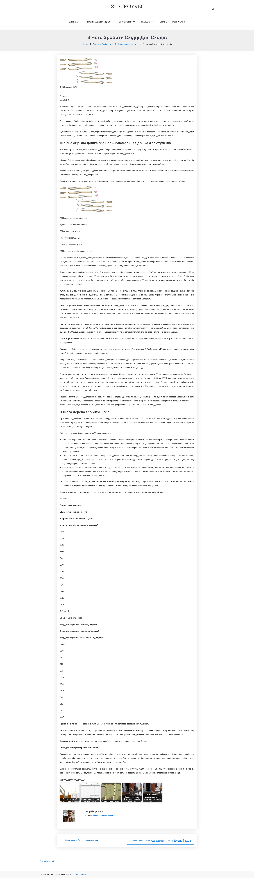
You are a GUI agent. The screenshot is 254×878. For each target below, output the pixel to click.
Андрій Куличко (94, 811)
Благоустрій (125, 22)
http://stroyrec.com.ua (104, 815)
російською (178, 22)
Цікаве (163, 22)
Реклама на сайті (47, 861)
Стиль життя (147, 22)
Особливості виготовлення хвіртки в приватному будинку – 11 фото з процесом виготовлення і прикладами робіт (162, 841)
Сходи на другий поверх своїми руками (81, 840)
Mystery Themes (79, 874)
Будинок (73, 22)
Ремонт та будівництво (98, 22)
